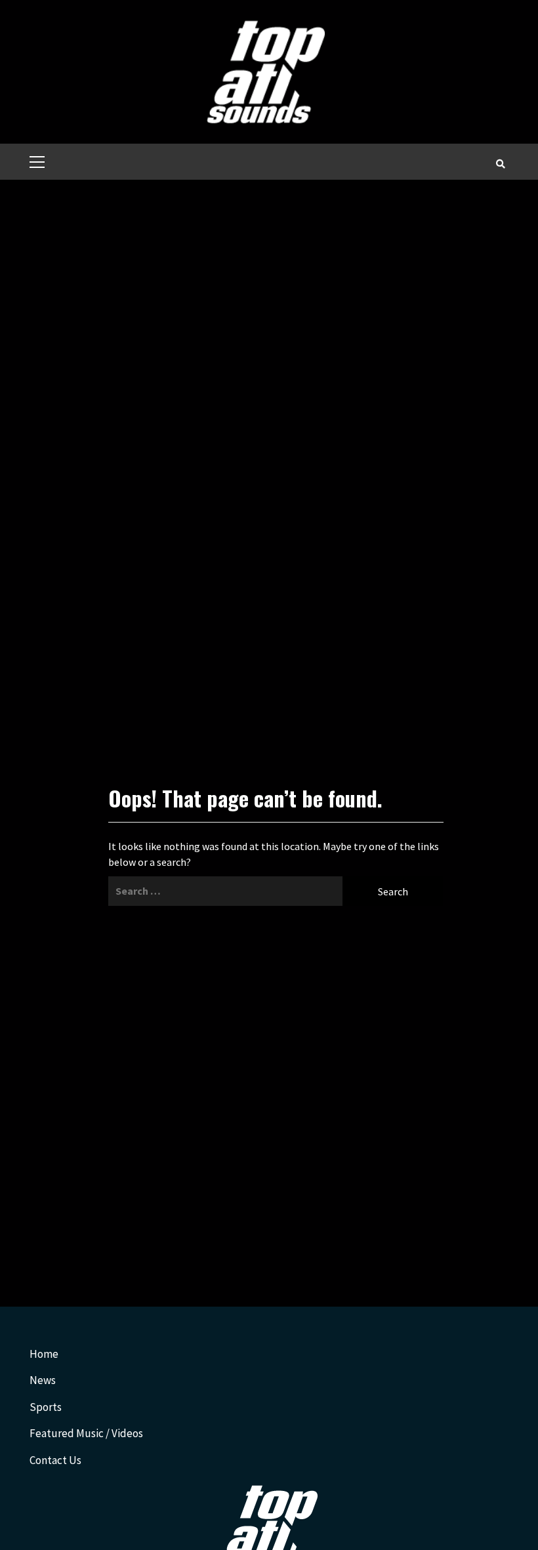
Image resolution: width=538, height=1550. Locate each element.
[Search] (500, 163)
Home (44, 1354)
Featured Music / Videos (86, 1433)
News (43, 1380)
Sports (46, 1407)
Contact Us (55, 1460)
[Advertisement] (269, 278)
